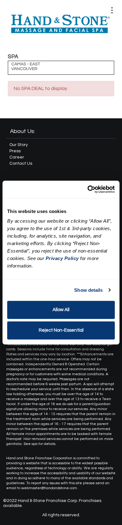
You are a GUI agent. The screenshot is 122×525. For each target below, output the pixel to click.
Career (16, 157)
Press (15, 151)
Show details (88, 290)
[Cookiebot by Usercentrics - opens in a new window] (88, 189)
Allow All (61, 309)
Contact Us (20, 163)
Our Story (18, 145)
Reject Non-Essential (61, 330)
